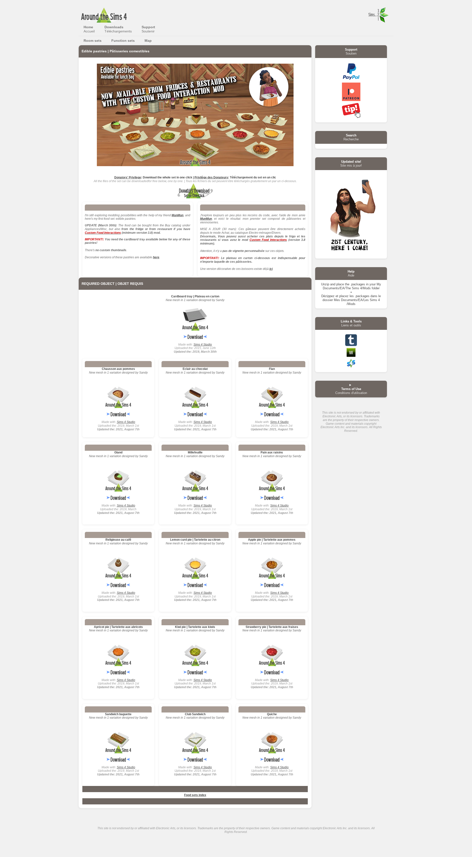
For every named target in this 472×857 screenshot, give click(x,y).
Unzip (325, 284)
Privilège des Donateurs (211, 177)
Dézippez (328, 296)
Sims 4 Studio (202, 344)
